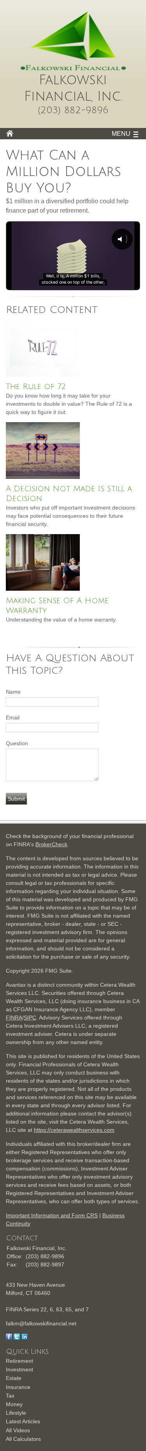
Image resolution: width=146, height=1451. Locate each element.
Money (14, 1404)
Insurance (18, 1387)
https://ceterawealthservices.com (74, 1130)
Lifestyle (16, 1413)
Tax (10, 1395)
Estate (13, 1378)
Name (13, 692)
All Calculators (23, 1439)
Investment (19, 1369)
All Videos (18, 1430)
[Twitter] (17, 1338)
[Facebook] (9, 1338)
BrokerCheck (51, 844)
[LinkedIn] (24, 1338)
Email (12, 717)
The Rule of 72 (36, 386)
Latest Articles (23, 1421)
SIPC (30, 1017)
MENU (121, 133)
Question (17, 743)
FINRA (14, 1017)
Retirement (19, 1361)
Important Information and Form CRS (52, 1215)
